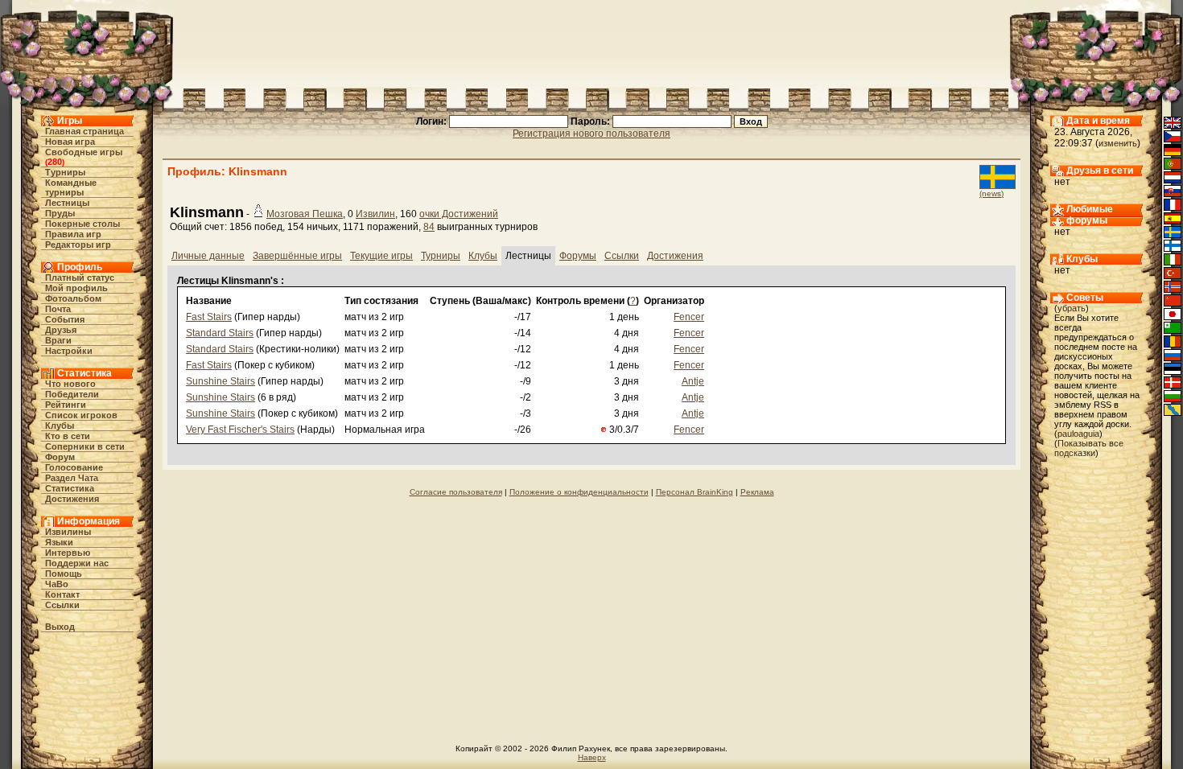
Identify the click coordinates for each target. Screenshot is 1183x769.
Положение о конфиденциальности (579, 491)
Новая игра (70, 141)
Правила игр (73, 234)
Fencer (689, 317)
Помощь (63, 573)
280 (54, 162)
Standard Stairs (220, 333)
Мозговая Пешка (304, 214)
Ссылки (62, 605)
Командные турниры (71, 187)
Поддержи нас (77, 563)
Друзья (60, 330)
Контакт (62, 594)
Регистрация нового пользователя (591, 133)
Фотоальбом (73, 298)
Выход (60, 626)
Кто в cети (67, 436)
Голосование (74, 467)
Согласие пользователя (456, 491)
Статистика (69, 488)
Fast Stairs (209, 317)
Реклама (757, 491)
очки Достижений (458, 214)
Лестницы (67, 203)
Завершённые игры (297, 255)
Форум (60, 457)
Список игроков (81, 415)
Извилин (375, 214)
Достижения (72, 499)
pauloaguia (1078, 433)
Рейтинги (65, 404)
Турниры (65, 172)
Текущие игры (381, 255)
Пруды (60, 213)
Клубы (59, 425)
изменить (1117, 143)
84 (429, 226)
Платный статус (79, 277)
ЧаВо (56, 584)
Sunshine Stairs (220, 381)
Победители (72, 394)
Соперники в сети (85, 446)
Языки (59, 542)
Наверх (592, 757)
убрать (1071, 308)
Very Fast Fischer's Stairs (240, 429)
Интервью (67, 552)
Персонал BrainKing (694, 491)
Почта (58, 309)
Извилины (68, 532)
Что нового (70, 384)
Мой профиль (76, 288)
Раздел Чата (71, 478)
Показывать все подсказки (1088, 448)
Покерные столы (82, 223)
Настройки (69, 351)
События (64, 319)
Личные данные (208, 255)
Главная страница (84, 131)
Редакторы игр (78, 244)
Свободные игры (83, 152)
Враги (58, 340)
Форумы (577, 255)
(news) (991, 193)
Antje (693, 381)
